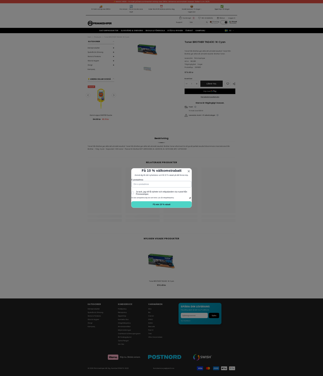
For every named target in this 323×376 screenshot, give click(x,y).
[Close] (189, 171)
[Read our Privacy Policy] (190, 197)
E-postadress (137, 180)
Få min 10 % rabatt (161, 204)
